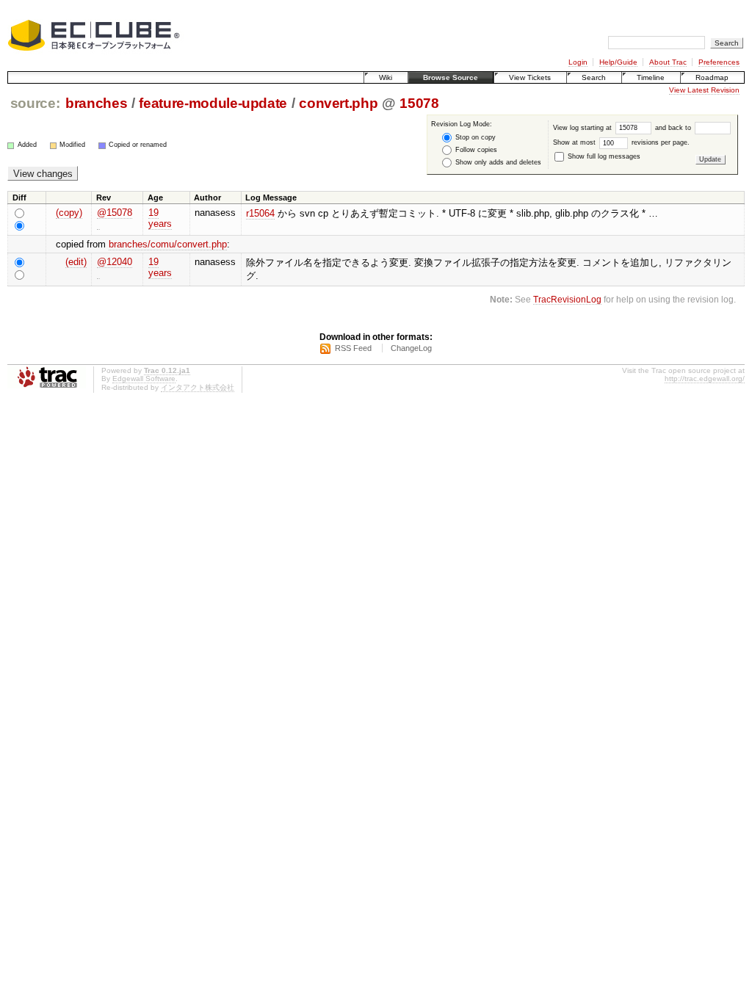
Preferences (719, 62)
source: (35, 103)
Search (594, 77)
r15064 (260, 213)
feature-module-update (213, 103)
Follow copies (475, 149)
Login (578, 62)
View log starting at (583, 127)
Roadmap (711, 77)
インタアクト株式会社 (197, 387)
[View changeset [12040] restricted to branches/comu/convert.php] (98, 273)
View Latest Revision (704, 90)
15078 (419, 103)
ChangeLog (411, 348)
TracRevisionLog (567, 299)
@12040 (114, 261)
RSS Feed (353, 348)
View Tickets (530, 77)
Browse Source (450, 77)
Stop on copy (474, 137)
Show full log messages (602, 156)
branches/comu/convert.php (168, 244)
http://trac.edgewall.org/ (705, 378)
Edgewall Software (144, 378)
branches (96, 103)
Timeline (651, 77)
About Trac (668, 62)
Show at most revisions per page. (621, 142)
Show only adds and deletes (497, 162)
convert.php (338, 103)
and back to (674, 127)
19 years (160, 218)
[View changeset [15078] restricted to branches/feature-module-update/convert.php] (98, 224)
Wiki (385, 77)
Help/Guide (618, 62)
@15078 (114, 212)
